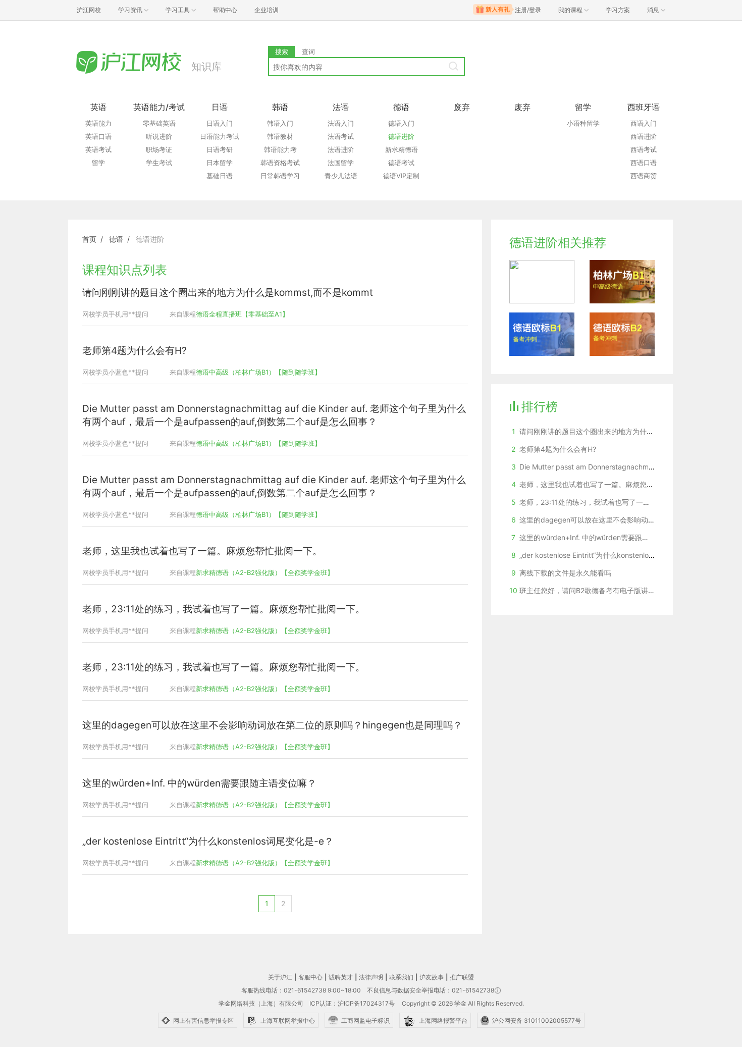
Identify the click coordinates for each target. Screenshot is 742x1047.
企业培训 (266, 10)
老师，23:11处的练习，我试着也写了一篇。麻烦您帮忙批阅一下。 (223, 609)
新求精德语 (401, 149)
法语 (341, 107)
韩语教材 (280, 136)
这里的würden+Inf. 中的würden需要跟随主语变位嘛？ (199, 783)
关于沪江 (280, 977)
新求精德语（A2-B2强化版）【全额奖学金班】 (265, 572)
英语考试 (98, 149)
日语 (219, 107)
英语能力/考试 (159, 107)
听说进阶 (159, 136)
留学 (98, 163)
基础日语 (219, 176)
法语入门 (341, 123)
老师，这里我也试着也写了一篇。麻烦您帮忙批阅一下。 (202, 551)
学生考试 (159, 163)
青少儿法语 (341, 176)
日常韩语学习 (280, 176)
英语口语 (98, 136)
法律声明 (371, 977)
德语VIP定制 (401, 176)
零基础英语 (159, 123)
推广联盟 (462, 977)
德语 (401, 107)
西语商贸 (643, 176)
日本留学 (219, 163)
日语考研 (219, 149)
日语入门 (219, 123)
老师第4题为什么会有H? (134, 350)
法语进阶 (341, 149)
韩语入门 (280, 123)
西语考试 (643, 149)
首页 (89, 239)
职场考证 (159, 149)
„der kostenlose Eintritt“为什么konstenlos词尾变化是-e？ (208, 841)
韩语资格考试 (280, 163)
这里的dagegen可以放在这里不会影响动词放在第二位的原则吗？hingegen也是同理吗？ (272, 725)
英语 (98, 107)
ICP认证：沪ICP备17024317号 (352, 1003)
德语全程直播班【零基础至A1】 (242, 314)
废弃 (462, 107)
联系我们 (401, 977)
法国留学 (341, 163)
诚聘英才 (341, 977)
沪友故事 (431, 977)
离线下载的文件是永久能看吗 (565, 572)
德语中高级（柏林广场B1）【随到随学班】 (258, 372)
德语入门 (401, 123)
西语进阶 (643, 136)
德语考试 (401, 163)
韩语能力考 (280, 149)
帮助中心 (225, 10)
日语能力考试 (219, 136)
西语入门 (643, 123)
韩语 (280, 107)
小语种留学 (583, 123)
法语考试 (341, 136)
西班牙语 (643, 107)
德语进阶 (401, 136)
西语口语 (643, 163)
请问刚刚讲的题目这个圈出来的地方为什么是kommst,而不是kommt (227, 292)
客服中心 (310, 977)
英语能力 (98, 123)
